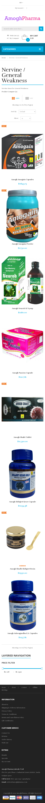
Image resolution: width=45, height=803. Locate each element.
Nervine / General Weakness (18, 58)
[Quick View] (22, 152)
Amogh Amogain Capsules (22, 179)
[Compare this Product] (38, 183)
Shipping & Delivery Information (13, 708)
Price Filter (8, 662)
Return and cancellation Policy (13, 717)
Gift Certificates (7, 721)
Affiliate (35, 687)
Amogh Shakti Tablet (22, 437)
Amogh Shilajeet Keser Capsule (22, 502)
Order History (7, 739)
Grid (17, 98)
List (31, 98)
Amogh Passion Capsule (22, 373)
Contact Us (6, 733)
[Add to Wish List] (34, 183)
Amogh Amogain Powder (22, 244)
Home (4, 58)
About (14, 687)
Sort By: (14, 111)
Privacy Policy (7, 711)
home (4, 687)
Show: (16, 118)
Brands (4, 755)
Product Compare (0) (9, 92)
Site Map (4, 690)
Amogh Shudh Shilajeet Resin (22, 569)
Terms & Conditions (9, 714)
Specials (5, 758)
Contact (24, 687)
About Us (5, 704)
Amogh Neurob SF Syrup (22, 308)
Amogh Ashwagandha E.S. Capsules (22, 633)
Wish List (5, 743)
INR (20, 3)
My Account (19, 8)
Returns (4, 736)
